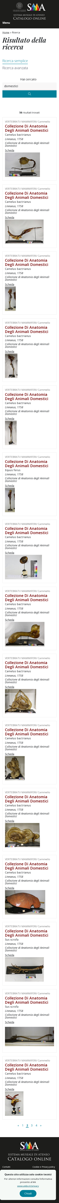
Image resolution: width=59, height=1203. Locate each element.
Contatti (6, 1166)
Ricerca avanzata (15, 67)
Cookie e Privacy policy (44, 1166)
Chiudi (28, 1193)
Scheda (9, 150)
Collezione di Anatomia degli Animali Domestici (26, 128)
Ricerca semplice (15, 60)
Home (5, 32)
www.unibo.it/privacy (28, 1185)
